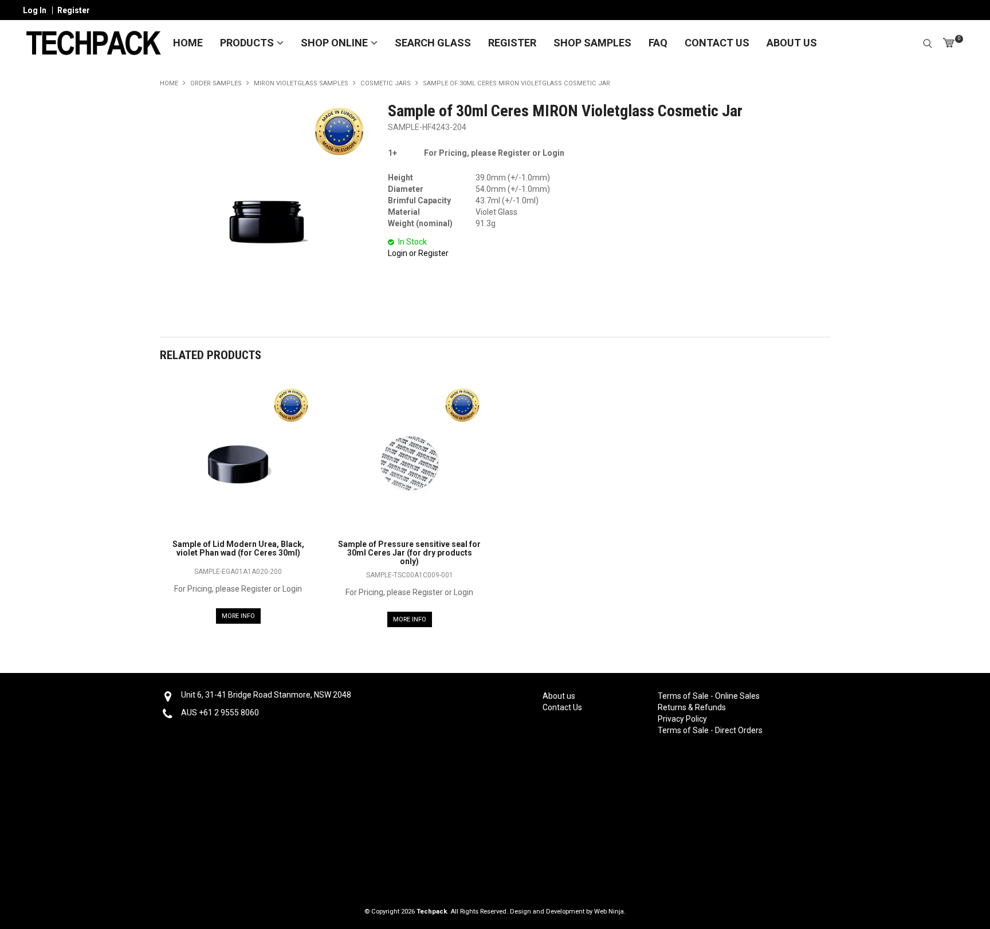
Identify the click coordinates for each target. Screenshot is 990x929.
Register (73, 10)
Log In (34, 10)
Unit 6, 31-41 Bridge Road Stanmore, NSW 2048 (266, 694)
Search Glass (433, 43)
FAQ (658, 43)
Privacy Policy (682, 718)
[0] (949, 43)
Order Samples (216, 83)
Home (188, 43)
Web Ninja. (610, 911)
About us (559, 695)
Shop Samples (592, 43)
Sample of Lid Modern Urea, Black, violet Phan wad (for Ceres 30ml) (238, 548)
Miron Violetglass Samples (301, 83)
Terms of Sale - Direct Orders (708, 730)
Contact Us (717, 43)
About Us (792, 43)
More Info (238, 616)
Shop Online (334, 43)
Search (927, 42)
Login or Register (418, 253)
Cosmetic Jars (385, 83)
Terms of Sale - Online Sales (708, 695)
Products (247, 43)
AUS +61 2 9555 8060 (220, 712)
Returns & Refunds (692, 707)
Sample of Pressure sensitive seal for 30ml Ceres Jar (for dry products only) (409, 553)
